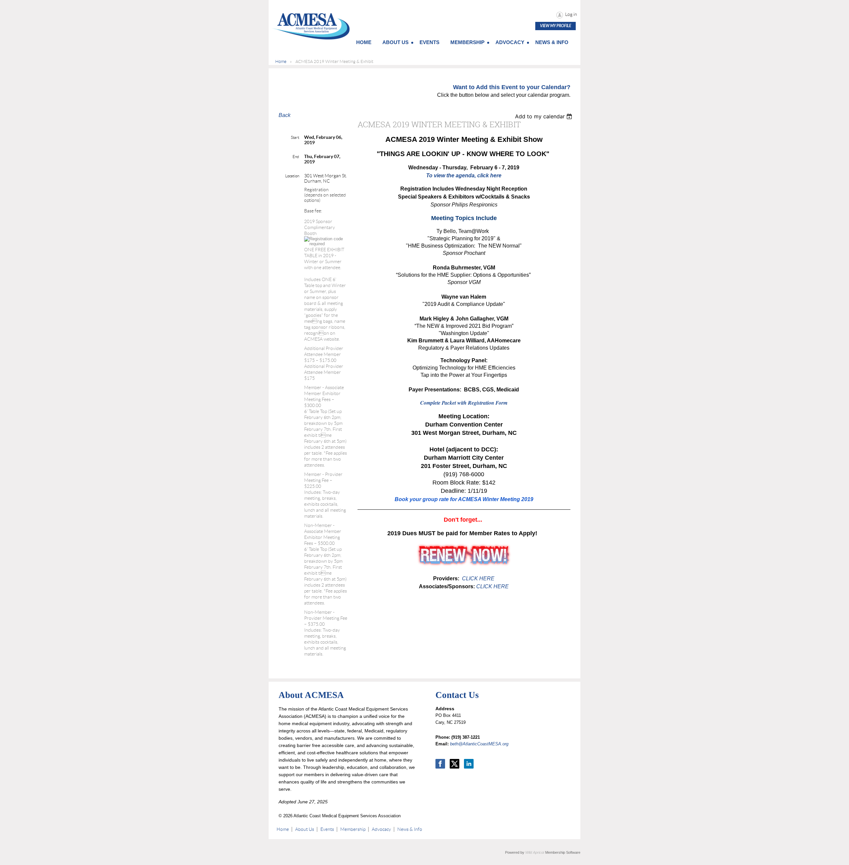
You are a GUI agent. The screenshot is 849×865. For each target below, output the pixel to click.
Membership (352, 829)
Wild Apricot (534, 852)
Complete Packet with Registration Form (463, 402)
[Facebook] (440, 764)
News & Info (409, 829)
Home (281, 61)
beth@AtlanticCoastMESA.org (479, 743)
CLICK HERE (477, 578)
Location (292, 176)
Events (327, 829)
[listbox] (544, 116)
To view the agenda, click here (463, 175)
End (296, 156)
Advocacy (381, 829)
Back (285, 115)
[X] (454, 764)
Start (295, 137)
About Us (304, 829)
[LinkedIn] (469, 764)
